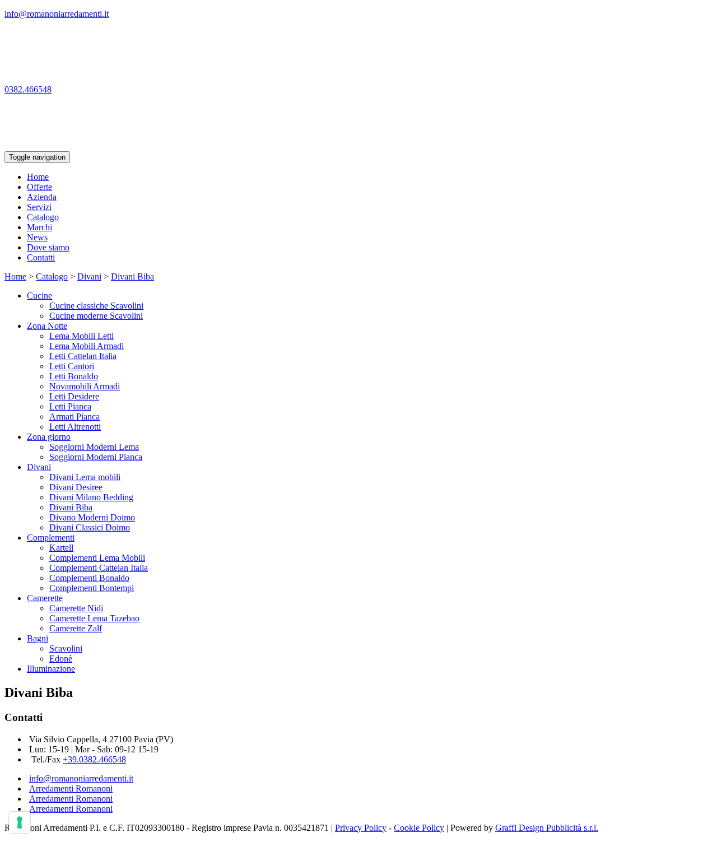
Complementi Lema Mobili (97, 557)
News (37, 237)
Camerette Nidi (76, 608)
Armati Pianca (74, 416)
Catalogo (43, 217)
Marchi (39, 227)
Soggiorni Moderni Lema (94, 447)
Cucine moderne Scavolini (96, 315)
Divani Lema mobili (84, 477)
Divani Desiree (76, 487)
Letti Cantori (71, 366)
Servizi (39, 207)
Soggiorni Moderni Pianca (95, 457)
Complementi (51, 537)
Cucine (39, 295)
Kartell (61, 547)
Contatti (41, 257)
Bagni (37, 638)
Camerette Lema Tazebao (94, 618)
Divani (89, 276)
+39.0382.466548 (94, 759)
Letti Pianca (70, 406)
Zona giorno (49, 436)
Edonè (60, 658)
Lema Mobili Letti (81, 336)
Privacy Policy (361, 827)
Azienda (42, 197)
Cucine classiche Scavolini (96, 305)
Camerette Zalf (75, 628)
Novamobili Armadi (84, 386)
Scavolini (65, 648)
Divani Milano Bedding (91, 497)
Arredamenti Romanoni (71, 788)
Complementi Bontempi (91, 588)
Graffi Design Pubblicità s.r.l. (546, 827)
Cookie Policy (419, 827)
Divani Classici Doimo (89, 527)
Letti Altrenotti (75, 426)
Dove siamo (48, 247)
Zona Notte (47, 326)
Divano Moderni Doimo (92, 517)
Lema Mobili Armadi (86, 346)
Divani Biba (132, 276)
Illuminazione (51, 668)
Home (38, 177)
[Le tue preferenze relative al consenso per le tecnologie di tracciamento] (19, 822)
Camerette (45, 598)
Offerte (39, 187)
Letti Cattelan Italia (83, 356)
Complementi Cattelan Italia (98, 568)
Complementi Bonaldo (89, 578)
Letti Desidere (74, 396)
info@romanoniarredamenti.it (81, 778)
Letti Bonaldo (73, 376)
